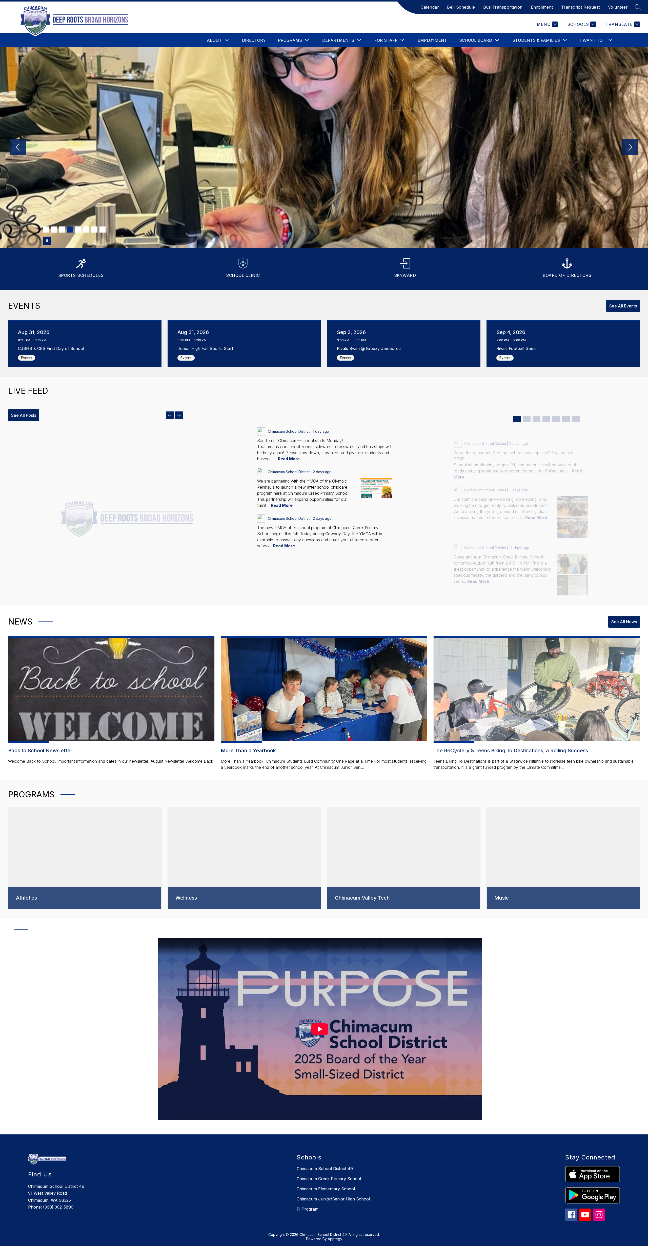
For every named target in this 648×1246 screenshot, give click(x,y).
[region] (320, 1031)
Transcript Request (580, 7)
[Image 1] (46, 229)
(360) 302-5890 (58, 1207)
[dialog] (84, 858)
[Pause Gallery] (47, 241)
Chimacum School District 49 (325, 1168)
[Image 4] (70, 229)
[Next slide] (179, 415)
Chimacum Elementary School (326, 1188)
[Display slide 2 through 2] (527, 419)
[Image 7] (94, 229)
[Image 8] (102, 229)
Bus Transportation (503, 7)
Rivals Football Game (517, 348)
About (214, 40)
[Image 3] (62, 229)
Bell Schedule (461, 7)
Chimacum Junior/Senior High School (333, 1198)
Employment (432, 40)
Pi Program (307, 1209)
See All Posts (23, 415)
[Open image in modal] (376, 488)
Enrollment (542, 7)
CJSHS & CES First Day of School (52, 348)
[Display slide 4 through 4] (546, 419)
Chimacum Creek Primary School (329, 1178)
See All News (624, 621)
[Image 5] (78, 229)
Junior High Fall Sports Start (206, 348)
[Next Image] (630, 147)
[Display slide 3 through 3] (536, 419)
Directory (254, 40)
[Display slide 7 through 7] (576, 419)
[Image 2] (54, 229)
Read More (289, 458)
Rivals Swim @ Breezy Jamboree (370, 348)
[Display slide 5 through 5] (556, 419)
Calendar (430, 7)
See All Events (623, 305)
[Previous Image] (18, 147)
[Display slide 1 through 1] (517, 419)
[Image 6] (86, 229)
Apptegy (335, 1239)
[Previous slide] (170, 415)
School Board (475, 40)
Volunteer (618, 7)
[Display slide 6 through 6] (566, 419)
